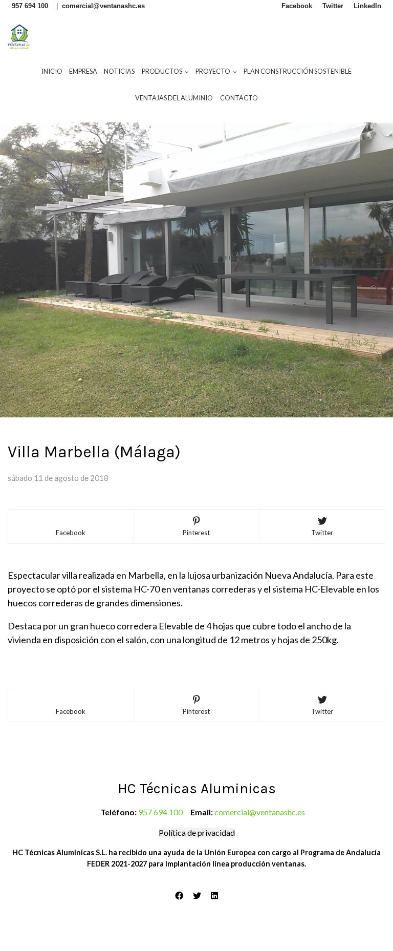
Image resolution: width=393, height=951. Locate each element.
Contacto (239, 98)
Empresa (83, 71)
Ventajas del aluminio (174, 98)
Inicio (51, 71)
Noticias (119, 71)
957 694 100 (160, 812)
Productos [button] (162, 71)
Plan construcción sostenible (298, 71)
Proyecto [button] (213, 71)
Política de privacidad (197, 832)
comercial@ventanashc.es (259, 812)
